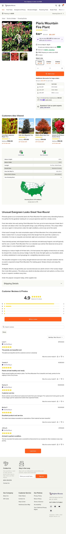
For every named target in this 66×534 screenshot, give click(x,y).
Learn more (48, 100)
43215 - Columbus (49, 50)
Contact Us (6, 483)
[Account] (59, 5)
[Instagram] (51, 506)
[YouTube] (59, 506)
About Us (5, 496)
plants (4, 332)
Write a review (33, 319)
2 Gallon (48, 62)
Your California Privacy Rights (40, 508)
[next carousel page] (64, 126)
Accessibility (37, 504)
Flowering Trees (43, 9)
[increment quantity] (62, 68)
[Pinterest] (51, 510)
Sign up (41, 476)
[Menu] (3, 5)
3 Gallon (57, 62)
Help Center (22, 501)
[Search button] (56, 5)
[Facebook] (55, 506)
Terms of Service (38, 501)
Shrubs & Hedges (32, 9)
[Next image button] (32, 36)
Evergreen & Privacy (20, 9)
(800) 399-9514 (45, 107)
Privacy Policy (38, 496)
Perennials (62, 9)
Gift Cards (6, 498)
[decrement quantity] (38, 68)
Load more (33, 451)
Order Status (22, 496)
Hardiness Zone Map (24, 504)
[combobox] (55, 337)
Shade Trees (53, 9)
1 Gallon (40, 62)
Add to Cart (51, 73)
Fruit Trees (9, 9)
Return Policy (37, 498)
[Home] (10, 5)
